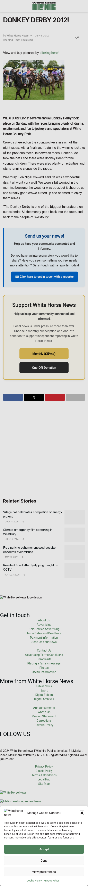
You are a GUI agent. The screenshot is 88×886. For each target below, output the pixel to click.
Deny (44, 860)
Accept (44, 849)
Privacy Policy (51, 880)
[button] (82, 813)
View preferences (44, 872)
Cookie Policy (34, 880)
